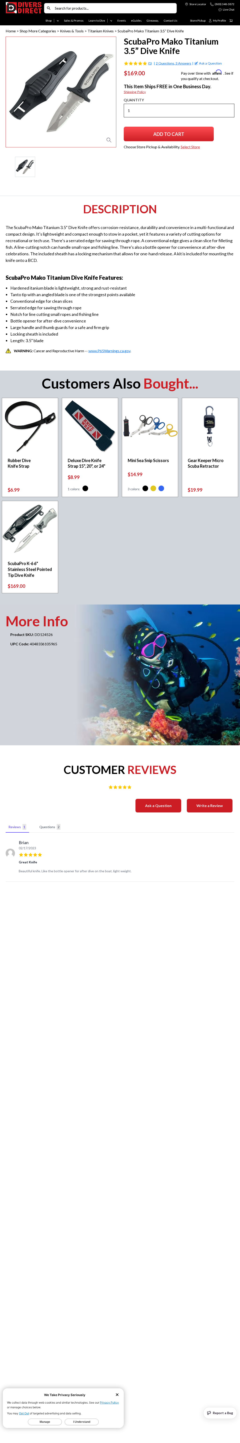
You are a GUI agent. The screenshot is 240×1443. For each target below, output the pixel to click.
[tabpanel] (120, 858)
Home (11, 31)
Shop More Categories (38, 31)
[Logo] (24, 13)
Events (121, 20)
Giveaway (152, 20)
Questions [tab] (49, 827)
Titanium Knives (101, 31)
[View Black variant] (85, 489)
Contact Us (170, 20)
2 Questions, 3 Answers (173, 63)
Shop (48, 20)
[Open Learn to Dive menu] (111, 20)
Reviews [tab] (16, 827)
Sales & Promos (74, 20)
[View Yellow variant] (153, 489)
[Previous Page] (9, 167)
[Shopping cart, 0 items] (231, 20)
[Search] (49, 8)
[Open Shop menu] (58, 20)
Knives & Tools (72, 31)
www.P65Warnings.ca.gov (109, 350)
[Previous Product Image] (22, 92)
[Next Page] (112, 167)
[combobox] (114, 8)
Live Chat (228, 9)
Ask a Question (158, 805)
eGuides (136, 20)
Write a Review (209, 805)
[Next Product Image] (99, 92)
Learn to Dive (97, 20)
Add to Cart (171, 135)
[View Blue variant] (161, 489)
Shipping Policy (135, 92)
